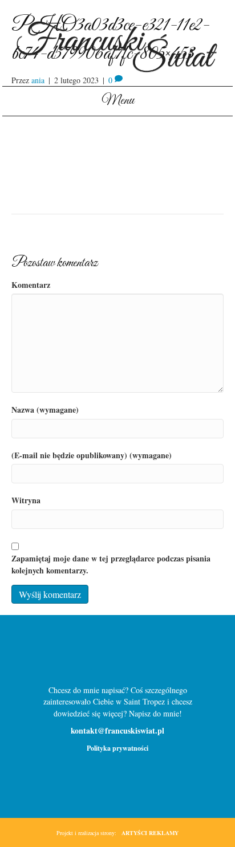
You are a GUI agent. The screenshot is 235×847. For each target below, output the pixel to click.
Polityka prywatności (117, 748)
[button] (99, 655)
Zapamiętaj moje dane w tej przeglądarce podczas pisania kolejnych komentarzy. (110, 564)
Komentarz (30, 285)
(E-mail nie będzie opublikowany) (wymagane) (91, 455)
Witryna (25, 500)
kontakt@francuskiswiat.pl (117, 730)
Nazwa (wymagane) (45, 410)
